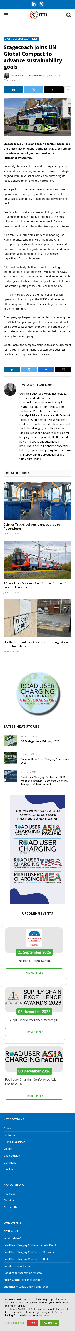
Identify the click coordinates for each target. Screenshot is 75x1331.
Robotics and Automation (19, 1265)
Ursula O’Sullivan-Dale (29, 75)
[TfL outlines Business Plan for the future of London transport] (37, 560)
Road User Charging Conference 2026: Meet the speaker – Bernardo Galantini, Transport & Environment (44, 780)
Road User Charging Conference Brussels (29, 1252)
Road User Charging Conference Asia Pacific (30, 1245)
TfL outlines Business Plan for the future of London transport (35, 585)
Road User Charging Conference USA (26, 1259)
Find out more (34, 972)
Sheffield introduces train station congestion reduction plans (36, 644)
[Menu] (6, 15)
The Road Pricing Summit (34, 961)
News (7, 1128)
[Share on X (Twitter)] (33, 89)
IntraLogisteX (12, 1238)
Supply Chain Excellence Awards (23, 1279)
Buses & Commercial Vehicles (21, 39)
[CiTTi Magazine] (38, 15)
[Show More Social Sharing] (67, 89)
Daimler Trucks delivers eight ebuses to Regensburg (32, 527)
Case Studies (12, 1155)
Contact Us (10, 1207)
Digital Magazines (14, 1141)
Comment (10, 1162)
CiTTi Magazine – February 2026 (40, 741)
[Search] (68, 15)
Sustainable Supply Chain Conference (26, 1286)
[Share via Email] (54, 89)
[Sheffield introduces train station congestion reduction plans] (37, 618)
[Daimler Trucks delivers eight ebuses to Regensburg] (37, 501)
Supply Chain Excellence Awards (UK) (34, 1020)
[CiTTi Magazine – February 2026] (10, 740)
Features (9, 1135)
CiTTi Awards (11, 1231)
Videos (8, 1148)
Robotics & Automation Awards (23, 1272)
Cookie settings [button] (14, 1322)
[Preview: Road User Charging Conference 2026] (10, 758)
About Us (9, 1200)
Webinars (9, 1169)
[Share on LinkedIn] (13, 89)
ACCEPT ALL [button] (50, 1322)
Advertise (10, 1193)
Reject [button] (32, 1322)
